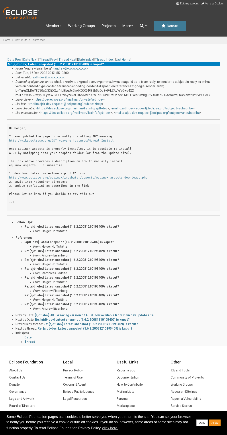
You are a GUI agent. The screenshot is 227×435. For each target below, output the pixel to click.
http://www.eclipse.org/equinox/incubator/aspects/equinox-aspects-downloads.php (78, 177)
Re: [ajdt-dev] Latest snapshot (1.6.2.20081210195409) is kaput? (71, 226)
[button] (143, 25)
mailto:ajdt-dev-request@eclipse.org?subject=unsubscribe (157, 113)
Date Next (30, 59)
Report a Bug (126, 370)
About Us (15, 370)
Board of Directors (22, 406)
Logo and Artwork (21, 398)
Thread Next (67, 59)
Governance (17, 391)
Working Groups (81, 25)
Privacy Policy (73, 370)
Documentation (128, 377)
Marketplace (126, 406)
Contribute (21, 40)
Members (53, 25)
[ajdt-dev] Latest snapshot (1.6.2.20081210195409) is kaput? (69, 242)
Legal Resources (75, 398)
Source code (38, 40)
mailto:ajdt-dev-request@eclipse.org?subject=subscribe (152, 108)
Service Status (181, 406)
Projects (109, 25)
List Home (123, 59)
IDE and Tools (180, 370)
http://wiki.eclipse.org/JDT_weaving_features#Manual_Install (61, 140)
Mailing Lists (126, 391)
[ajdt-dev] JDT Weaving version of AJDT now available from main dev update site (94, 315)
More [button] (126, 25)
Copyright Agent (74, 384)
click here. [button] (110, 428)
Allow (214, 422)
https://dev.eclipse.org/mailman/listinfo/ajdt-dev (72, 108)
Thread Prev (48, 59)
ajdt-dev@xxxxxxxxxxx (49, 77)
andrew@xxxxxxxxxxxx (70, 68)
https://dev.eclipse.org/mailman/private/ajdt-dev (69, 99)
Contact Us (17, 377)
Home (6, 40)
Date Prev (15, 59)
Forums (122, 398)
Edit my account (189, 3)
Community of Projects (187, 377)
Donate (172, 26)
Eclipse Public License (78, 391)
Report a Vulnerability (186, 398)
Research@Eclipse (184, 391)
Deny (202, 422)
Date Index (85, 59)
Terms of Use (73, 377)
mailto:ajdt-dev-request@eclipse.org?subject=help (66, 104)
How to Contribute (130, 384)
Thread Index (104, 59)
